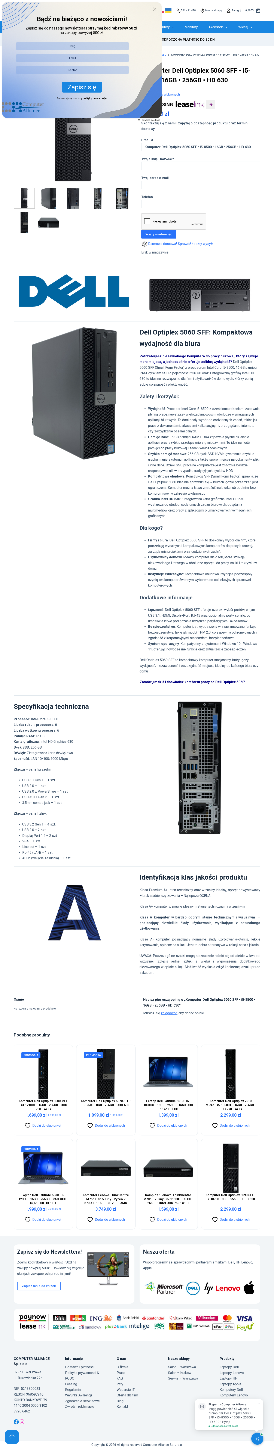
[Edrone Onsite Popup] (137, 724)
